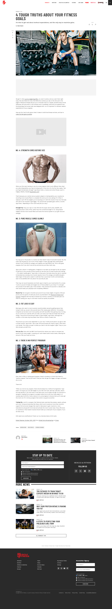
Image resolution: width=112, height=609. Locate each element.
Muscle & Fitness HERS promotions (30, 473)
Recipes (19, 569)
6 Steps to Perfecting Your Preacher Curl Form (48, 522)
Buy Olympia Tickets (62, 560)
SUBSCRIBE (26, 478)
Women (40, 469)
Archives (59, 562)
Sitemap (59, 564)
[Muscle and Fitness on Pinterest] (89, 471)
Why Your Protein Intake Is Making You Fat (51, 507)
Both (33, 469)
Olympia (101, 2)
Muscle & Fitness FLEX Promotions (30, 474)
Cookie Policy (82, 592)
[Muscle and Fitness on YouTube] (84, 471)
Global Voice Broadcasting (46, 420)
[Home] (4, 4)
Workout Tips (19, 11)
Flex (87, 2)
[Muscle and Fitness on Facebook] (76, 471)
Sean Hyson (20, 25)
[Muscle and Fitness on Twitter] (80, 471)
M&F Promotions (26, 471)
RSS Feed (39, 569)
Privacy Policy (75, 592)
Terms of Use (68, 592)
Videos (38, 562)
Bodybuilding (23, 427)
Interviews (84, 438)
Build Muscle (31, 427)
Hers (93, 2)
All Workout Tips (41, 535)
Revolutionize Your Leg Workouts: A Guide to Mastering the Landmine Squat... (60, 441)
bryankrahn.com (34, 191)
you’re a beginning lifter (31, 99)
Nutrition (54, 2)
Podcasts (39, 566)
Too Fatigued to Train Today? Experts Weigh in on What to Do (50, 492)
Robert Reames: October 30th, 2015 (25, 420)
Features (74, 2)
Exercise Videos (40, 564)
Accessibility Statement (91, 592)
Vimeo (57, 420)
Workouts (47, 2)
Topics (38, 560)
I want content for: (25, 469)
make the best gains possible (24, 114)
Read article (40, 500)
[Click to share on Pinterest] (95, 24)
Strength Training (40, 427)
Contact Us (61, 592)
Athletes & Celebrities (64, 2)
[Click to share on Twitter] (92, 24)
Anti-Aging (80, 2)
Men (36, 469)
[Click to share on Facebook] (89, 24)
